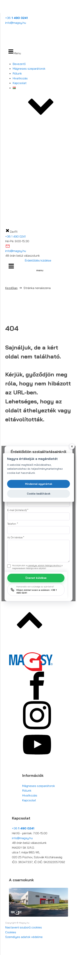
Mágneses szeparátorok (29, 68)
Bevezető (19, 64)
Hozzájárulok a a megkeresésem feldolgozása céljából (37, 567)
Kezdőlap (11, 288)
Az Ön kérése (15, 537)
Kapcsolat (20, 83)
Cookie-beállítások (38, 493)
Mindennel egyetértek (38, 483)
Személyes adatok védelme (24, 937)
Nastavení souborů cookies (23, 927)
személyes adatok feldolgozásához (44, 565)
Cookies (10, 932)
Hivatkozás (20, 78)
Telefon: (12, 523)
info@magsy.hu (15, 23)
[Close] (72, 446)
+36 (16, 18)
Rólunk (17, 73)
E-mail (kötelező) (17, 510)
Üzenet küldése (36, 578)
